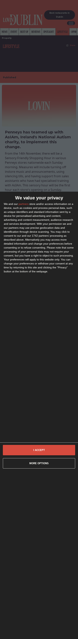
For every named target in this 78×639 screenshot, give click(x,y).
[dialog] (39, 415)
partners (24, 204)
